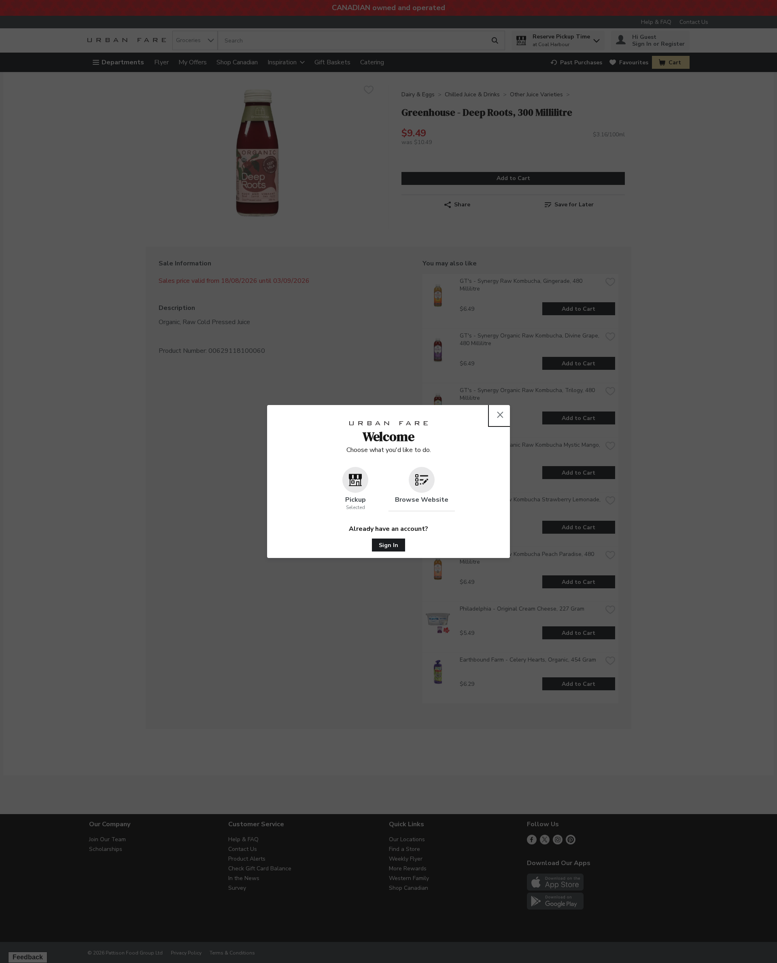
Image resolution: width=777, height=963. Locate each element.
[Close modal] (500, 414)
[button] (355, 489)
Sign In (388, 545)
